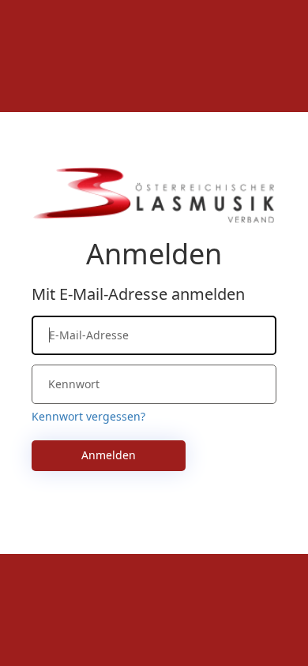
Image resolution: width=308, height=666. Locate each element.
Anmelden (108, 454)
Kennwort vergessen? (88, 416)
